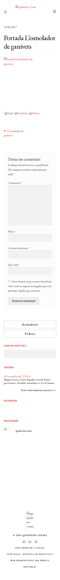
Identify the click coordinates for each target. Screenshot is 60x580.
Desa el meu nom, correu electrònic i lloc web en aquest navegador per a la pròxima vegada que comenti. (30, 286)
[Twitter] (34, 113)
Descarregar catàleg (30, 548)
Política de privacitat (38, 554)
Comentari (15, 183)
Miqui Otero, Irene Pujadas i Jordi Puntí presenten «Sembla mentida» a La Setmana (29, 381)
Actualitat (30, 324)
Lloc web (13, 265)
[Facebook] (21, 113)
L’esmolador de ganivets (14, 133)
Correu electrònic (19, 248)
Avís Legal (14, 554)
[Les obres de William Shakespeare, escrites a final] (17, 477)
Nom (12, 231)
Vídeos (30, 334)
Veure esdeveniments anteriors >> (38, 390)
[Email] (9, 113)
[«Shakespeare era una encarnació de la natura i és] (43, 465)
